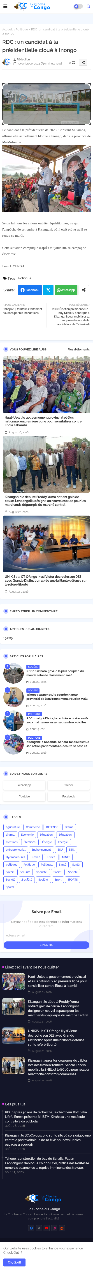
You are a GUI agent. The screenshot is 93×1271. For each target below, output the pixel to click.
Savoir (10, 872)
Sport (58, 879)
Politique (22, 29)
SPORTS (72, 879)
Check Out (11, 1252)
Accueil (7, 29)
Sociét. (57, 872)
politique (11, 864)
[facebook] (31, 1228)
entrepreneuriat (16, 849)
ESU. (72, 849)
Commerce (33, 827)
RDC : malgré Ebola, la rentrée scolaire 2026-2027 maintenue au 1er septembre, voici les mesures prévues (57, 722)
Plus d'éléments (78, 349)
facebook (68, 796)
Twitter (48, 290)
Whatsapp (68, 290)
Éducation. (65, 834)
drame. (10, 834)
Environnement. (41, 849)
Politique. (47, 864)
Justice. (51, 857)
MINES (66, 857)
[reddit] (62, 1228)
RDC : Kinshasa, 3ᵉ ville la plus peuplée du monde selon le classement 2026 (55, 673)
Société (10, 879)
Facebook (32, 290)
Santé (62, 864)
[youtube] (47, 1228)
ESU (60, 849)
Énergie (47, 842)
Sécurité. (41, 872)
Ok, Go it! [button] (14, 1262)
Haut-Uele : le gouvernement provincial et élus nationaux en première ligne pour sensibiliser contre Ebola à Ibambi (43, 421)
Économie (27, 834)
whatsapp (24, 785)
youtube (24, 796)
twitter (68, 785)
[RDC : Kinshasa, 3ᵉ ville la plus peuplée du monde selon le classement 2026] (13, 673)
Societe (73, 872)
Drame (69, 827)
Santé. (76, 864)
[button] (88, 6)
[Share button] (84, 290)
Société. (43, 879)
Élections (12, 842)
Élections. (30, 842)
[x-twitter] (39, 1228)
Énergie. (63, 842)
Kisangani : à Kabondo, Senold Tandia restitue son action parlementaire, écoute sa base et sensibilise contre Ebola (57, 746)
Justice (35, 857)
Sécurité (25, 872)
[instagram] (54, 1228)
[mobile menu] (5, 6)
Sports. (10, 887)
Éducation (46, 834)
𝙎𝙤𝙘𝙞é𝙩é (26, 879)
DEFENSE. (52, 827)
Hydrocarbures (15, 857)
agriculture (13, 827)
